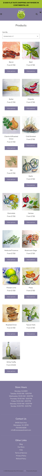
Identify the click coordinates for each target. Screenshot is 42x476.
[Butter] (11, 87)
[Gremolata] (11, 202)
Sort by (5, 32)
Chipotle (31, 99)
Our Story (21, 447)
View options (11, 71)
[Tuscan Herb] (31, 313)
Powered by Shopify (31, 471)
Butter (11, 99)
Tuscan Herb (30, 325)
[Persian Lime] (11, 276)
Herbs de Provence (11, 250)
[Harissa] (31, 202)
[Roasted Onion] (11, 313)
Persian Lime (11, 288)
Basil (31, 62)
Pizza (31, 288)
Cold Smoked (31, 136)
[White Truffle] (11, 350)
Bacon (11, 62)
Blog (21, 444)
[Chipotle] (31, 87)
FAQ (21, 450)
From (11, 65)
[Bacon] (11, 50)
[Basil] (31, 50)
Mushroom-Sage (31, 250)
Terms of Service (21, 453)
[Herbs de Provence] (11, 239)
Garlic (31, 176)
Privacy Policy (21, 456)
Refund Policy (21, 459)
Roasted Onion (11, 325)
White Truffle (11, 362)
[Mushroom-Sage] (31, 239)
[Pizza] (31, 276)
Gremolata (11, 213)
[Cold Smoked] (31, 125)
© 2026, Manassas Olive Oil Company (13, 471)
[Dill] (11, 162)
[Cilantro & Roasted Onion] (11, 125)
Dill (11, 170)
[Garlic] (31, 164)
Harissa (31, 213)
